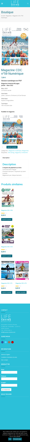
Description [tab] (6, 158)
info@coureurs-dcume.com (8, 332)
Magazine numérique (15, 151)
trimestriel (24, 152)
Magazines (9, 15)
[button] (26, 29)
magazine (18, 152)
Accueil (3, 15)
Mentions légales (5, 354)
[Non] (28, 436)
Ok (10, 439)
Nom (2, 369)
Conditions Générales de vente (9, 357)
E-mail (3, 382)
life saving (11, 152)
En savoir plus (17, 439)
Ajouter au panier (12, 147)
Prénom (3, 376)
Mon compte (4, 360)
